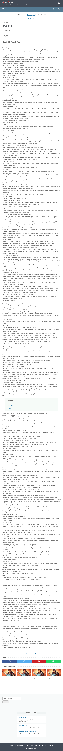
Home (11, 745)
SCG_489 (10, 405)
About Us (51, 745)
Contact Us (44, 745)
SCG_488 (10, 408)
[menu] (4, 9)
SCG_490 (10, 403)
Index (31, 654)
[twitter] (24, 661)
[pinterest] (39, 661)
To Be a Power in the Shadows (27, 731)
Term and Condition (19, 745)
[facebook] (59, 3)
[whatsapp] (53, 661)
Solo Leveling (23, 725)
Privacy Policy (29, 745)
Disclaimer (37, 745)
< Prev (26, 654)
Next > (36, 654)
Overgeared (22, 717)
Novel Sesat (34, 748)
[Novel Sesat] (8, 2)
